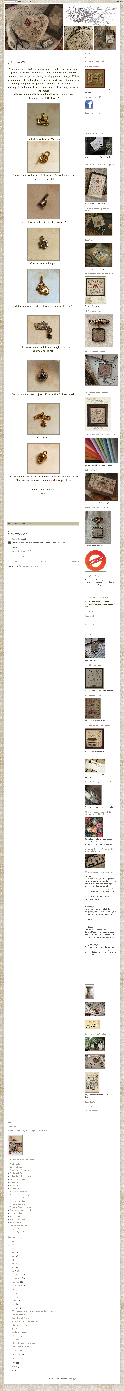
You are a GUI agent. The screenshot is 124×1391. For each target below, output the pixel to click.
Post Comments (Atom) (28, 566)
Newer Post (13, 562)
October (16, 1282)
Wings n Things (16, 1229)
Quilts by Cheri (16, 1213)
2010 (12, 1271)
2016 (12, 1249)
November (17, 1278)
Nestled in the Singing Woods (22, 1195)
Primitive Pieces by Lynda (20, 1207)
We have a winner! (19, 1332)
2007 (12, 1370)
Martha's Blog (15, 1189)
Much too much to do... (21, 1325)
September (18, 1286)
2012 (12, 1264)
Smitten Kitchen (16, 1223)
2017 (12, 1245)
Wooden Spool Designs (19, 1232)
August (16, 1289)
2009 (12, 1363)
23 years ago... (18, 1336)
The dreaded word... (20, 1315)
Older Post (74, 562)
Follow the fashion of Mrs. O (21, 1176)
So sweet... (16, 1339)
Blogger (73, 1379)
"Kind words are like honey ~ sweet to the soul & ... (32, 1311)
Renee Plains (15, 1216)
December (17, 1275)
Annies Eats (15, 1164)
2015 (12, 1253)
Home (43, 562)
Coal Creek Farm (17, 1173)
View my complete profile (95, 61)
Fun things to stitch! (20, 1347)
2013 (12, 1260)
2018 (12, 1241)
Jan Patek (14, 1182)
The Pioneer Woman (18, 1226)
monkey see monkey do (19, 1192)
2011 (12, 1268)
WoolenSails (17, 539)
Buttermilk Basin (17, 1167)
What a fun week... (19, 1350)
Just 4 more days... (19, 1329)
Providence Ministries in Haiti (22, 1210)
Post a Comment (17, 556)
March (16, 1308)
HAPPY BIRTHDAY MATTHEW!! (25, 1322)
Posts (89, 1106)
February (17, 1355)
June (15, 1297)
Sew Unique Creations (19, 1220)
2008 (12, 1367)
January (16, 1358)
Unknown (19, 523)
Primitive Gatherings (18, 1204)
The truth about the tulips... (23, 1343)
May (15, 1301)
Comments (92, 1111)
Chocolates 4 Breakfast (19, 1170)
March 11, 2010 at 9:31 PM (22, 551)
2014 (12, 1256)
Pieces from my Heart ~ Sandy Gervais (26, 1198)
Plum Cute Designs (18, 1201)
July (14, 1293)
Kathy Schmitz (16, 1186)
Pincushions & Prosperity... (22, 1318)
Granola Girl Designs (18, 1179)
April (15, 1304)
